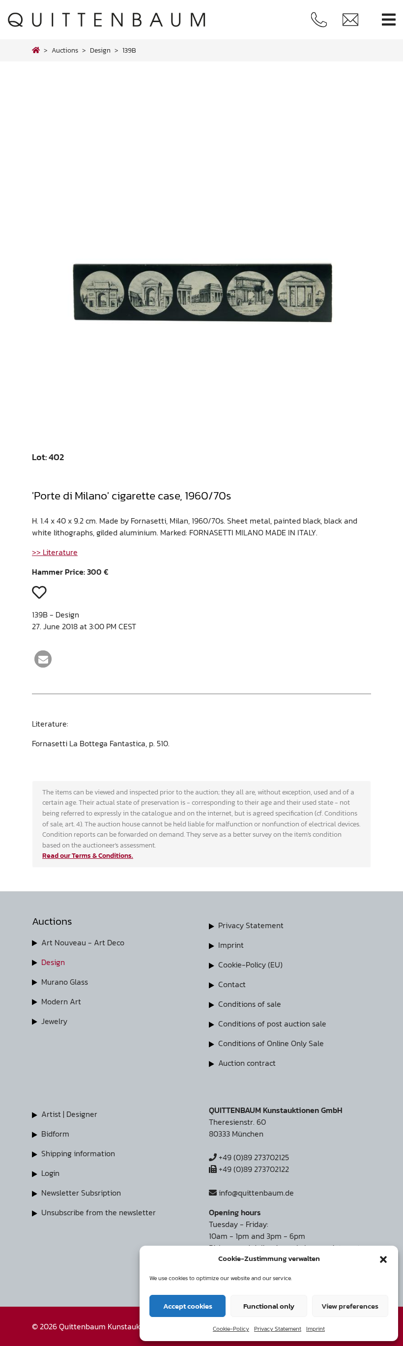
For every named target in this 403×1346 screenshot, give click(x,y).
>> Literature (55, 552)
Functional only (268, 1306)
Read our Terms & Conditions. (87, 855)
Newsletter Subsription (81, 1193)
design (100, 50)
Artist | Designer (69, 1114)
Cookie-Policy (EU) (250, 964)
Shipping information (78, 1153)
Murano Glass (64, 982)
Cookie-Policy (231, 1328)
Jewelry (54, 1021)
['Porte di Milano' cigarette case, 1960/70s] (201, 421)
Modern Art (61, 1001)
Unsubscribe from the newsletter (98, 1212)
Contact (232, 984)
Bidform (55, 1134)
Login (50, 1173)
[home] (36, 50)
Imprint (315, 1328)
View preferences (349, 1306)
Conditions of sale (249, 1004)
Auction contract (247, 1063)
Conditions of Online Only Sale (271, 1043)
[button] (383, 1258)
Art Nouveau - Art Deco (82, 942)
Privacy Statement (277, 1328)
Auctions (65, 50)
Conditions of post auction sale (272, 1023)
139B (129, 50)
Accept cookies (187, 1306)
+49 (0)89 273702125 (253, 1157)
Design (53, 962)
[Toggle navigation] (389, 20)
